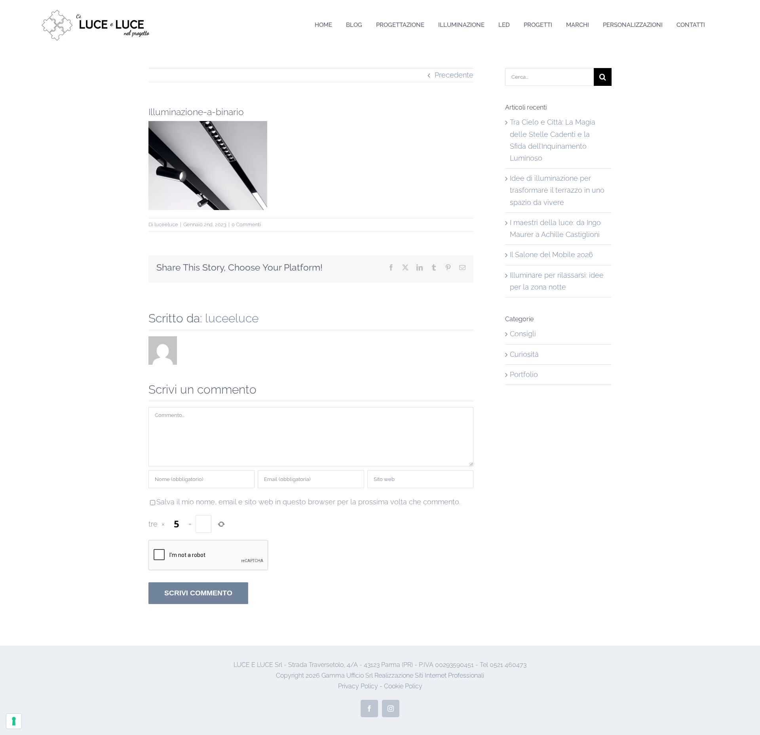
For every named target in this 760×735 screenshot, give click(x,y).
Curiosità (524, 354)
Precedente (454, 75)
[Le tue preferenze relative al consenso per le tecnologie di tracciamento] (13, 721)
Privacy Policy (358, 686)
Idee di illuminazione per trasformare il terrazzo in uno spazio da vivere (557, 190)
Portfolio (524, 374)
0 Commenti (246, 224)
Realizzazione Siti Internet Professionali (429, 675)
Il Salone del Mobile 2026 (551, 254)
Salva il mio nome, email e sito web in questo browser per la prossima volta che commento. (308, 502)
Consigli (523, 334)
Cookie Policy (403, 686)
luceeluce (166, 224)
